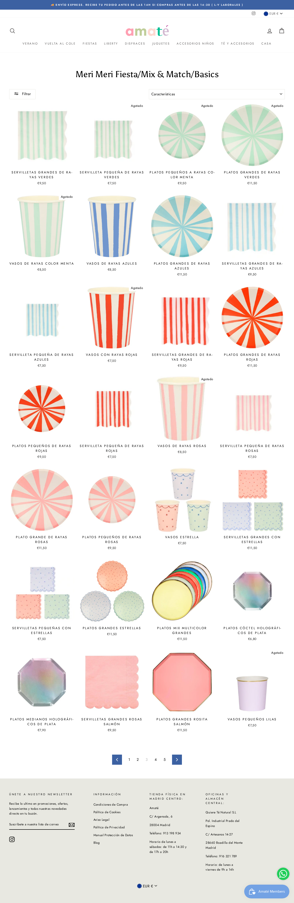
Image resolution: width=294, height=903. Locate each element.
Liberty (111, 43)
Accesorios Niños (195, 43)
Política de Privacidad (109, 827)
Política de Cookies (107, 812)
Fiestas (90, 43)
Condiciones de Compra (110, 804)
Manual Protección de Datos (113, 835)
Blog (96, 842)
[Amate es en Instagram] (12, 839)
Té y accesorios (237, 43)
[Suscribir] (72, 825)
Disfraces (135, 43)
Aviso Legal (101, 819)
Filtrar (26, 93)
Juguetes (161, 43)
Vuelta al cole (60, 43)
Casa (266, 43)
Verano (30, 43)
